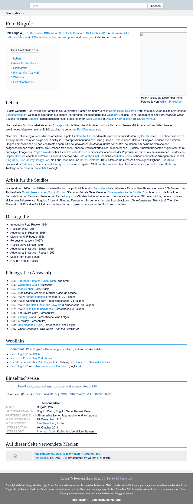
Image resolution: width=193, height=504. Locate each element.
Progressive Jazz (43, 152)
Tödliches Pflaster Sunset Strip (37, 281)
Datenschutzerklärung (106, 500)
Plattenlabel (41, 168)
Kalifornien (12, 37)
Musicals (28, 164)
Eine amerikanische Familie (124, 192)
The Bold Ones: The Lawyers (43, 305)
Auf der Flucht (34, 297)
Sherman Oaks (119, 33)
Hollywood (70, 196)
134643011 (48, 394)
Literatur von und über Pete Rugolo (31, 362)
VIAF (90, 394)
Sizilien (77, 33)
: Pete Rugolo (26, 349)
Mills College (94, 118)
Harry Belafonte (89, 160)
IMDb (36, 354)
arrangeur (88, 37)
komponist (69, 37)
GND (36, 394)
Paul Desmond (86, 129)
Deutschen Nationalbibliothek (92, 362)
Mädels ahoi (25, 289)
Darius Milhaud (146, 118)
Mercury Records (62, 164)
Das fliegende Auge (30, 325)
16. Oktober (93, 33)
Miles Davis (124, 156)
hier (30, 485)
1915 (47, 33)
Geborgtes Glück (28, 285)
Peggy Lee (42, 160)
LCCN (63, 394)
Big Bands (142, 136)
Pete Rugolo (17, 354)
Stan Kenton (83, 136)
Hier (45, 485)
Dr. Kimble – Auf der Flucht (38, 192)
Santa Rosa (116, 111)
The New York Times (39, 358)
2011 (104, 33)
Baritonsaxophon (16, 115)
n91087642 (75, 394)
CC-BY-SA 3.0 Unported (117, 478)
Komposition (124, 118)
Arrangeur (59, 125)
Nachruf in (16, 358)
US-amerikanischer (44, 37)
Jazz (60, 37)
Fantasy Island (27, 317)
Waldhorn (112, 115)
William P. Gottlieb (170, 101)
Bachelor (33, 118)
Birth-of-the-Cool (89, 156)
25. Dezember (34, 33)
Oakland (111, 118)
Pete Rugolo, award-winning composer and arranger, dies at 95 (56, 386)
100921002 (101, 394)
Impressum (79, 500)
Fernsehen (100, 188)
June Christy (26, 160)
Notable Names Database (52, 366)
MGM (170, 160)
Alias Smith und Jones (39, 309)
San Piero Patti (62, 33)
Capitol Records (15, 156)
